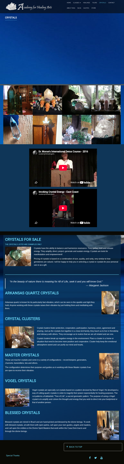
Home (69, 3)
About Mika (71, 8)
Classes (76, 3)
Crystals (102, 3)
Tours (94, 3)
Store (93, 8)
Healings (86, 3)
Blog (79, 8)
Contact (111, 3)
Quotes (86, 8)
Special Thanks (12, 456)
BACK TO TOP (75, 447)
